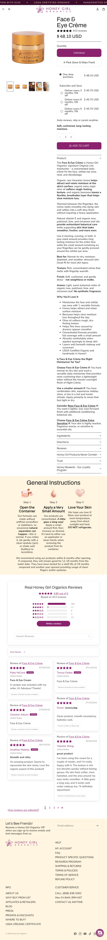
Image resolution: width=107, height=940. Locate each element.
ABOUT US (12, 893)
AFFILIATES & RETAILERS (21, 902)
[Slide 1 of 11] (10, 86)
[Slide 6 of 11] (46, 86)
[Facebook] (75, 933)
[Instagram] (80, 933)
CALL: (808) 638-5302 (68, 893)
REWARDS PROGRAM (68, 861)
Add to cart (80, 145)
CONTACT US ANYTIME (69, 902)
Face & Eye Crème (32, 663)
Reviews (61, 448)
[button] (38, 604)
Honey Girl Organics (19, 933)
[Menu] (3, 9)
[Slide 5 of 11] (39, 86)
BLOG (9, 906)
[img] (17, 668)
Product (61, 158)
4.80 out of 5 (61, 593)
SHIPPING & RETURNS (68, 866)
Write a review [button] (53, 623)
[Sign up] (97, 826)
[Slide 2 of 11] (17, 86)
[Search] (9, 9)
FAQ (57, 853)
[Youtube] (85, 933)
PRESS (9, 911)
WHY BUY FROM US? (18, 897)
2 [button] (49, 807)
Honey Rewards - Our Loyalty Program (73, 468)
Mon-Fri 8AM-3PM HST (68, 897)
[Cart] (104, 9)
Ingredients (63, 435)
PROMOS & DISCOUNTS (20, 915)
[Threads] (95, 933)
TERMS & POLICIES (66, 870)
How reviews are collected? (23, 810)
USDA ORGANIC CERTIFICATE (23, 924)
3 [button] (54, 807)
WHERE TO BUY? (16, 919)
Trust (60, 460)
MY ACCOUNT (63, 848)
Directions (63, 442)
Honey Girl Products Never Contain (77, 454)
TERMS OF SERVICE (67, 875)
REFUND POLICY (65, 879)
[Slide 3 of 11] (25, 86)
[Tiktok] (90, 933)
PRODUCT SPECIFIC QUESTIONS (74, 857)
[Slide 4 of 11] (32, 86)
